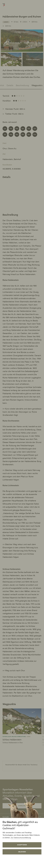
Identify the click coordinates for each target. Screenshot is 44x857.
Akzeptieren (22, 845)
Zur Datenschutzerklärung (21, 838)
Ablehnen (22, 852)
